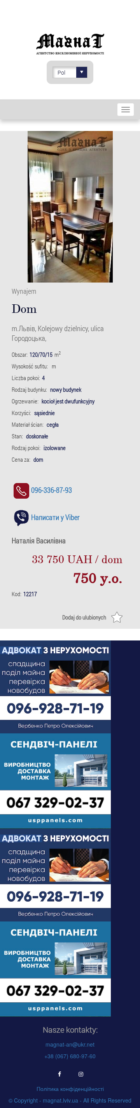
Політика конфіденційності (70, 1088)
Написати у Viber (55, 517)
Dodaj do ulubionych (84, 617)
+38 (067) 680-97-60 (70, 1056)
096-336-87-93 (51, 490)
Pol (61, 72)
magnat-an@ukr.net (70, 1044)
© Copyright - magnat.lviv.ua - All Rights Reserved (70, 1100)
